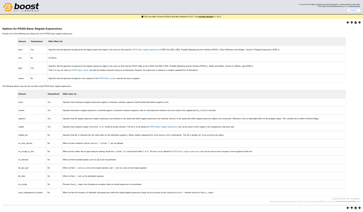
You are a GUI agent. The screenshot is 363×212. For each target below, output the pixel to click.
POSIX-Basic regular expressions (163, 127)
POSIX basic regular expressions (145, 50)
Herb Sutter (322, 6)
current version (205, 16)
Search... (354, 10)
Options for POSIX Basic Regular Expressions (32, 28)
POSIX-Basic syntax (107, 78)
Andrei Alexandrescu (337, 6)
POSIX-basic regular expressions (186, 151)
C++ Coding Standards (352, 6)
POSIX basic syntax (80, 70)
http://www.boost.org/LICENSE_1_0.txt (348, 201)
